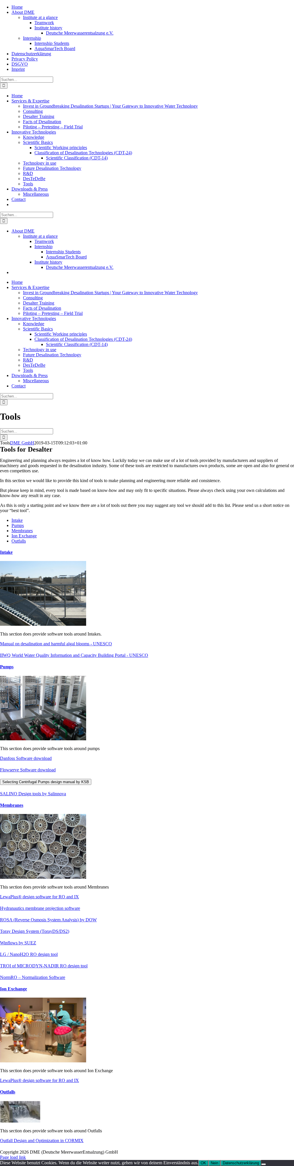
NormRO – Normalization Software (32, 977)
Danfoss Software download (26, 758)
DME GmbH (22, 442)
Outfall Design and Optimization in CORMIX (42, 1140)
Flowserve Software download (28, 769)
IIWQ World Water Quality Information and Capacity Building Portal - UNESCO (74, 655)
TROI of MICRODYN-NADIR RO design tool (44, 965)
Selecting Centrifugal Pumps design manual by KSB (45, 782)
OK (203, 1163)
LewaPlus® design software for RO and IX (39, 896)
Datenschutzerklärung (241, 1163)
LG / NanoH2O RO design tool (29, 954)
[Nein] (263, 1164)
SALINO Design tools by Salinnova (33, 793)
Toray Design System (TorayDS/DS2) (34, 931)
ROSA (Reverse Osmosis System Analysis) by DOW (48, 919)
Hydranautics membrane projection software (40, 908)
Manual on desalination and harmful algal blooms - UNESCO (56, 643)
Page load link (13, 1157)
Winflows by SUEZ (18, 942)
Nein (214, 1163)
